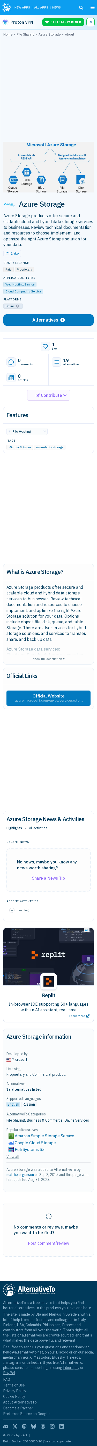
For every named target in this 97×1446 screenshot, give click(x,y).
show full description (49, 658)
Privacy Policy (14, 1390)
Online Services (76, 1120)
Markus (55, 1314)
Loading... (24, 910)
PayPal (9, 1372)
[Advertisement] (48, 90)
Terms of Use (14, 1385)
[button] (12, 253)
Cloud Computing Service (23, 291)
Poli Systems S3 (30, 1149)
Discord (62, 1352)
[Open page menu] (92, 7)
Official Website (49, 698)
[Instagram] (52, 1426)
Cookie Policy (14, 1396)
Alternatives (45, 320)
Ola (38, 1314)
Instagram (12, 1362)
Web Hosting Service (19, 284)
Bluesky (58, 1357)
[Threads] (43, 1426)
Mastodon (41, 1357)
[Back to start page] (6, 7)
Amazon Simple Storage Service (44, 1135)
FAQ (6, 1379)
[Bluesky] (33, 1426)
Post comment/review (48, 1243)
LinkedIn (33, 1362)
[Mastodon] (24, 1426)
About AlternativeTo (20, 1402)
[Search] (81, 8)
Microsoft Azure (20, 447)
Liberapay (71, 1367)
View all (12, 1156)
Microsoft (19, 1059)
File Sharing (15, 1120)
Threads (73, 1357)
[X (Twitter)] (15, 1426)
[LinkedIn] (61, 1426)
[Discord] (5, 1426)
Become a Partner (18, 1408)
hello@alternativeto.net (23, 1352)
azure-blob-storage (49, 447)
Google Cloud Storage (35, 1142)
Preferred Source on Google (26, 1413)
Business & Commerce (45, 1120)
